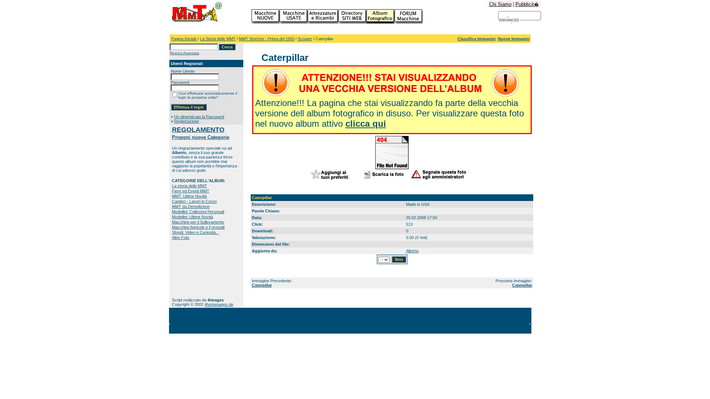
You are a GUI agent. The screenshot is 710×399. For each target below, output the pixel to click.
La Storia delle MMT (218, 39)
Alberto (412, 251)
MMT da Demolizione (191, 206)
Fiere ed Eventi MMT (190, 191)
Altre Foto (180, 237)
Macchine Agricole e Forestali (198, 227)
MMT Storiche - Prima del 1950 (266, 39)
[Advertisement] (195, 269)
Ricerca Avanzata (184, 53)
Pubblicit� (527, 4)
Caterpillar (262, 285)
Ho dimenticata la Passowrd (199, 117)
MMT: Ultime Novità (189, 196)
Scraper (305, 39)
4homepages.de (218, 304)
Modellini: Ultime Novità (192, 217)
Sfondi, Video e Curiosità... (195, 232)
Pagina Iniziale (184, 39)
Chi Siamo (500, 4)
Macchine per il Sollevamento (198, 222)
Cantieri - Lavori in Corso (194, 201)
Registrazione (186, 121)
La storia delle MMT (189, 186)
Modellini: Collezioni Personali (198, 211)
